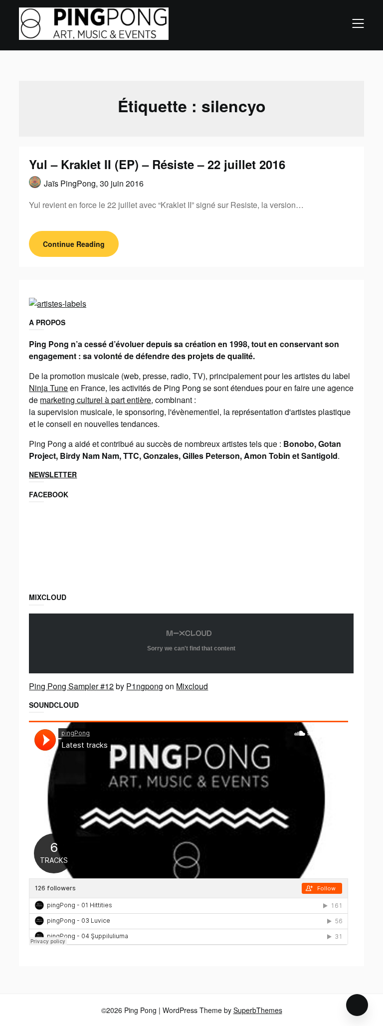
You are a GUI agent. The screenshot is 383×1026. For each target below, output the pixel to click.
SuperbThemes (257, 1010)
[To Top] (357, 1005)
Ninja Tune (48, 388)
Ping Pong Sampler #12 (71, 686)
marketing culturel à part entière (95, 400)
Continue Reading (74, 244)
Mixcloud (192, 686)
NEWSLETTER (53, 474)
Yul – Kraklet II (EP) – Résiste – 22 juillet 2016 (157, 164)
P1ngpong (144, 686)
